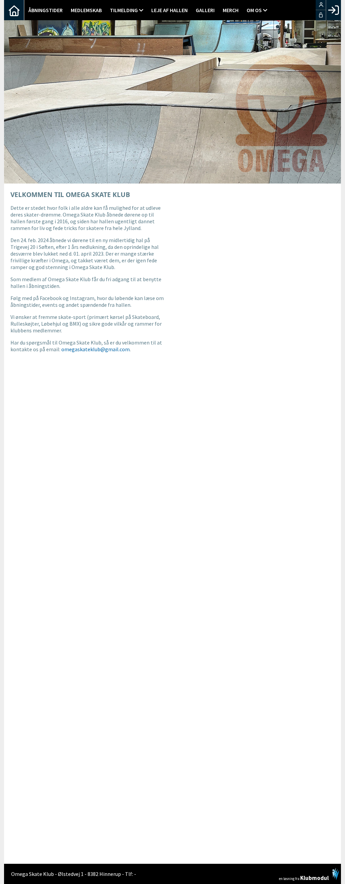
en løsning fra (304, 877)
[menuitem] (14, 10)
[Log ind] (333, 10)
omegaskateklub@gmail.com (95, 349)
